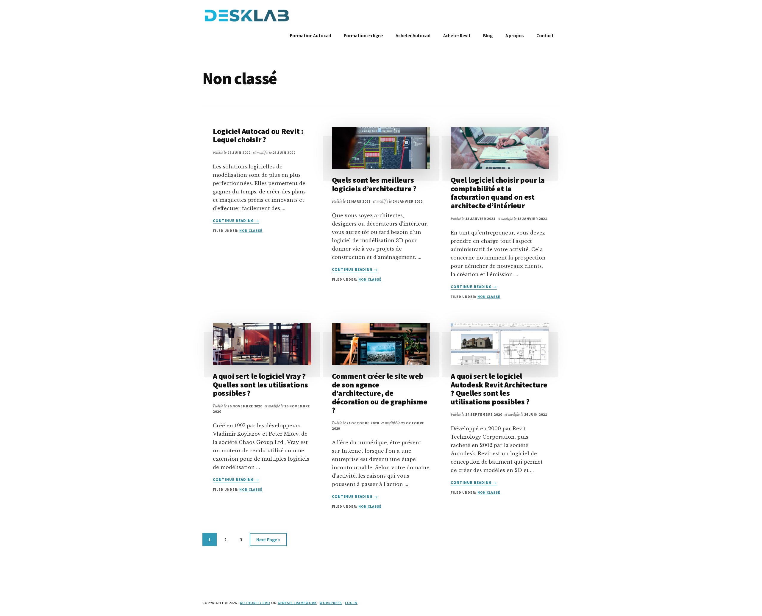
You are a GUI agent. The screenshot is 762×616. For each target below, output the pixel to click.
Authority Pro (255, 603)
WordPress (331, 603)
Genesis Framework (297, 603)
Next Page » (268, 539)
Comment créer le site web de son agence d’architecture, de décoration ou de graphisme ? (379, 393)
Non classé (251, 230)
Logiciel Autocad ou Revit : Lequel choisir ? (258, 135)
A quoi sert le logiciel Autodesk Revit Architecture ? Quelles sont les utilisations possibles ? (499, 389)
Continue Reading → (236, 220)
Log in (351, 603)
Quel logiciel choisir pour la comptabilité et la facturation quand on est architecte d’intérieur (497, 192)
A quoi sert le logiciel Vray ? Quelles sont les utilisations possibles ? (260, 384)
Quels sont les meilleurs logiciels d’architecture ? (374, 184)
